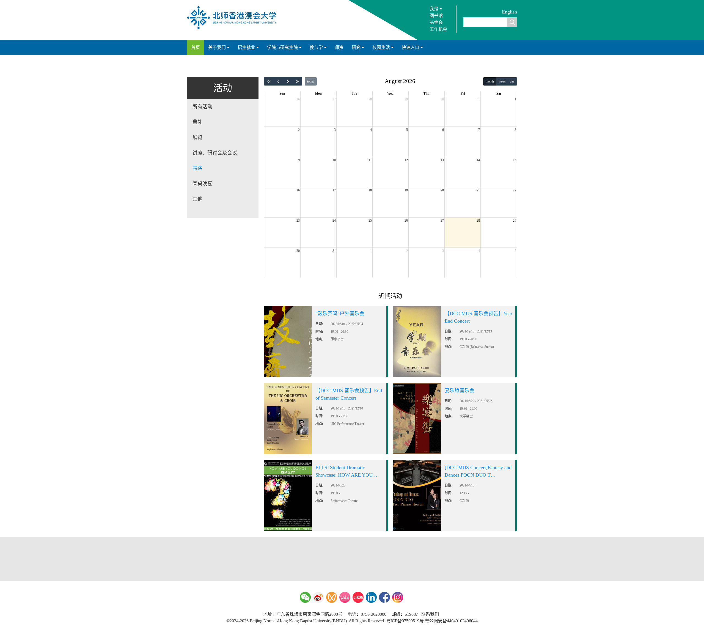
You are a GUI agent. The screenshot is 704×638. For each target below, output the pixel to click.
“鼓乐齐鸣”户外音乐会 (339, 313)
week (502, 81)
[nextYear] (297, 81)
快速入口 (411, 47)
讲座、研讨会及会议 (215, 153)
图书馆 (436, 15)
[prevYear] (269, 81)
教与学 (317, 47)
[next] (288, 81)
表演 (197, 168)
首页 (195, 47)
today (310, 81)
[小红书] (358, 597)
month (490, 81)
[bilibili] (344, 597)
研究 (357, 47)
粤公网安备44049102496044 (451, 620)
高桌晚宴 (202, 183)
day (512, 81)
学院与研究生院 (283, 47)
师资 (339, 47)
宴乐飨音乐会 (459, 390)
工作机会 (438, 29)
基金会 (436, 22)
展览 (197, 137)
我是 (434, 8)
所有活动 (202, 106)
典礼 (197, 122)
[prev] (279, 81)
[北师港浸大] (234, 29)
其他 (197, 199)
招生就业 (247, 47)
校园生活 (381, 47)
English (509, 12)
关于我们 (217, 47)
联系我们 (430, 614)
